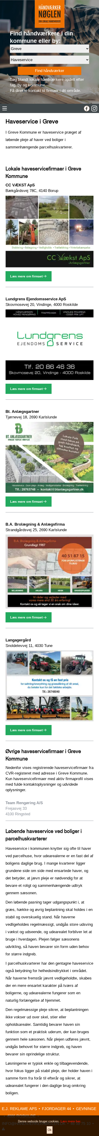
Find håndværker (49, 71)
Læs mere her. (71, 1121)
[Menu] (4, 108)
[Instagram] (94, 108)
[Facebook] (87, 108)
